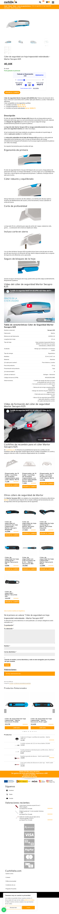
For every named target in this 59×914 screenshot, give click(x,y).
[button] (4, 910)
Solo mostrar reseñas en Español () (14, 611)
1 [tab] (23, 731)
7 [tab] (34, 731)
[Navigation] (53, 2)
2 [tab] (25, 731)
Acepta (28, 907)
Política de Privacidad (39, 893)
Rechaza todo (13, 907)
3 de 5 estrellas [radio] (8, 626)
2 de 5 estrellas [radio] (6, 626)
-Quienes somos (9, 873)
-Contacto (7, 877)
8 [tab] (36, 731)
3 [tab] (27, 731)
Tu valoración (9, 628)
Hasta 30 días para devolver (29, 771)
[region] (20, 902)
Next (54, 711)
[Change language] (43, 1)
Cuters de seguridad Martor (22, 683)
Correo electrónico (10, 652)
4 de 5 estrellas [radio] (9, 626)
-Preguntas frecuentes (10, 888)
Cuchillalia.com (10, 450)
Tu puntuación (9, 625)
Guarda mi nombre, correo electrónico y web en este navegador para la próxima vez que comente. (29, 660)
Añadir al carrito (12, 92)
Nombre (7, 646)
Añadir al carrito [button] (12, 485)
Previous (5, 711)
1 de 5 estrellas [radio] (4, 626)
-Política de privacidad (10, 881)
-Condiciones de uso (10, 885)
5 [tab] (30, 731)
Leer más (16, 728)
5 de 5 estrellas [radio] (11, 626)
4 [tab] (28, 731)
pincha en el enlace (29, 900)
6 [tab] (32, 731)
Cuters (11, 683)
